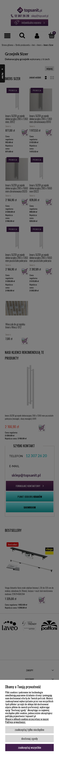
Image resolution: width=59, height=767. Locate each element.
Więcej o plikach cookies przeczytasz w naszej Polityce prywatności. (27, 720)
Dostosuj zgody (29, 738)
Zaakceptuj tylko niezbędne (29, 729)
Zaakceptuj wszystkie (29, 747)
